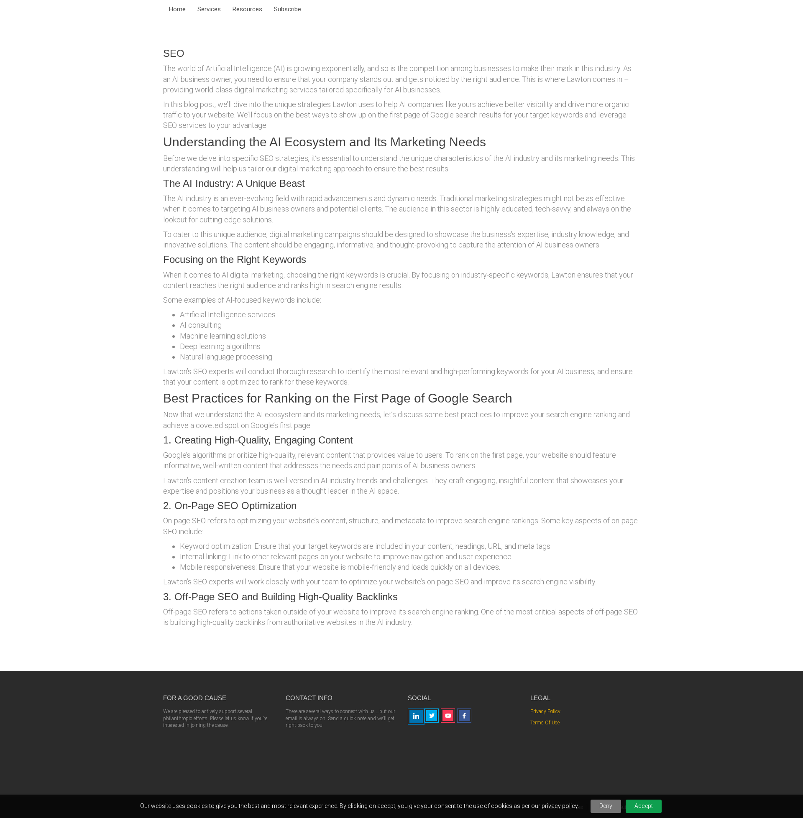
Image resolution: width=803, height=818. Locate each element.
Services (209, 9)
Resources (247, 9)
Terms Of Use (545, 723)
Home (177, 9)
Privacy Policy (545, 711)
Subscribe (287, 9)
